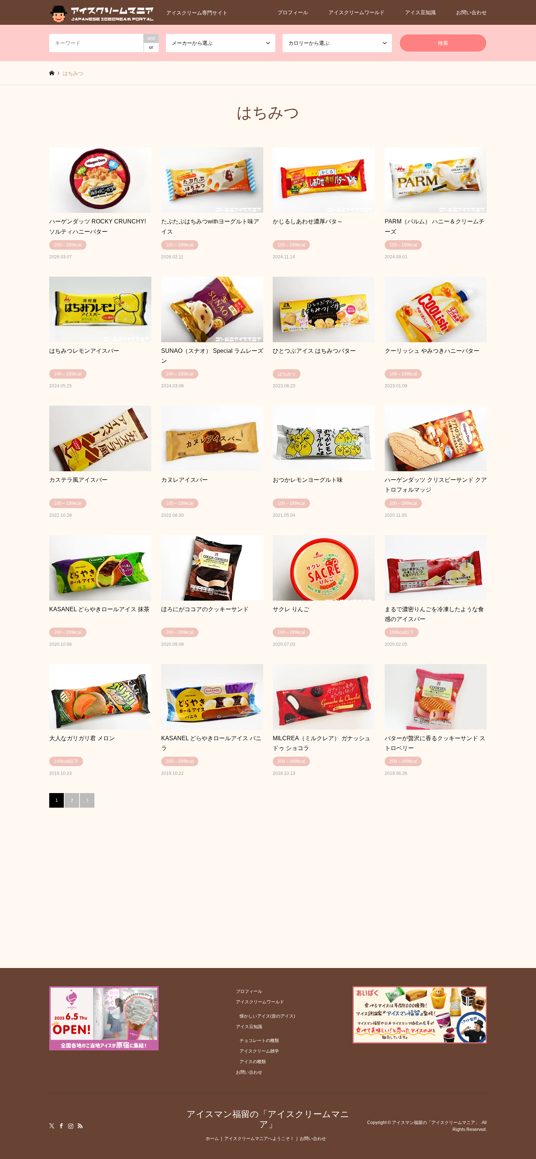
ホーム (212, 1138)
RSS (80, 1125)
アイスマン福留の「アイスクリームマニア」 (268, 1119)
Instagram (70, 1125)
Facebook (61, 1125)
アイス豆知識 (420, 12)
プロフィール (292, 12)
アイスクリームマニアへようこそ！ (259, 1138)
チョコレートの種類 (259, 1040)
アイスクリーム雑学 (259, 1051)
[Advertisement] (268, 862)
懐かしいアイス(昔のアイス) (267, 1016)
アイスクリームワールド (357, 12)
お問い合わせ (471, 12)
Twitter (51, 1125)
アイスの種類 (253, 1061)
